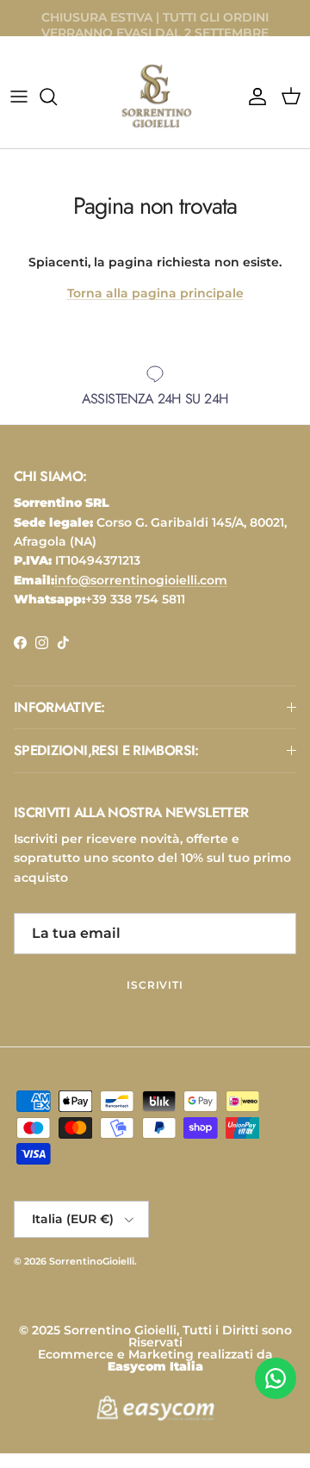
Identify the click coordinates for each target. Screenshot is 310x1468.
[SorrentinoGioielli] (155, 96)
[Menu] (19, 97)
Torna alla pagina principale (155, 293)
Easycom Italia (155, 1366)
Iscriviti (155, 984)
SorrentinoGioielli (91, 1261)
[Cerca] (57, 97)
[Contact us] (275, 1378)
